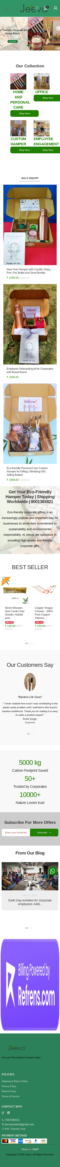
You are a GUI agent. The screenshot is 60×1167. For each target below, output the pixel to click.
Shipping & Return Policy (15, 1081)
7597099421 (12, 1120)
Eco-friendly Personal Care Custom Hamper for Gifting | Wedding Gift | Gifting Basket (27, 471)
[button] (24, 45)
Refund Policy (9, 1091)
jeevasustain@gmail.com (19, 1124)
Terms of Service (10, 1096)
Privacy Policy (9, 1086)
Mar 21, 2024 (30, 895)
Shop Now (24, 113)
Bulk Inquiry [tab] (30, 178)
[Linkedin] (8, 1112)
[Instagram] (3, 1112)
